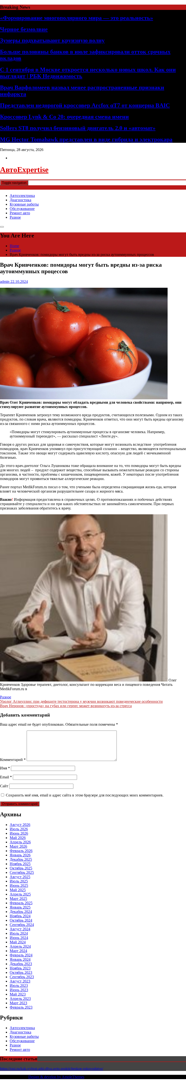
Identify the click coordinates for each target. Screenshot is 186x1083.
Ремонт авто (20, 213)
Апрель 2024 (20, 946)
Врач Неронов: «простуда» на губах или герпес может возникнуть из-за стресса (66, 706)
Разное (15, 217)
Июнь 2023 (19, 990)
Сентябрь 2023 (22, 977)
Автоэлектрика (22, 196)
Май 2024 (18, 942)
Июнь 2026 (19, 833)
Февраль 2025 (21, 903)
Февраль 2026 (21, 851)
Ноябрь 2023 (20, 968)
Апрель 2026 (20, 842)
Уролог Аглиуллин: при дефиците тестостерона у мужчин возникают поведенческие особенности (81, 701)
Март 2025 (18, 899)
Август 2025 (20, 877)
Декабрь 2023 (21, 964)
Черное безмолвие (24, 29)
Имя (5, 768)
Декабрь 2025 (21, 859)
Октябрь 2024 (21, 920)
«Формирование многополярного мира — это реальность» (76, 18)
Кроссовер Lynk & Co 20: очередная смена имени (64, 117)
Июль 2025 (19, 881)
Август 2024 (20, 929)
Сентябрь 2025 (22, 872)
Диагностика (20, 200)
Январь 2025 (20, 907)
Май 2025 (18, 890)
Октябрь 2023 (21, 972)
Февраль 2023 (21, 1007)
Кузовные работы (24, 204)
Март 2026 (18, 846)
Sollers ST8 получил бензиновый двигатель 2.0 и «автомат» (77, 128)
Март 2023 (18, 1003)
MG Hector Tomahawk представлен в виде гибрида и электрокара (86, 139)
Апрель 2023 (20, 999)
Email (6, 777)
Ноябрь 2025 (20, 864)
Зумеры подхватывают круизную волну (52, 40)
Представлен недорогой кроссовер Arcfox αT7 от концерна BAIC (85, 105)
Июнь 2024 (19, 938)
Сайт (4, 786)
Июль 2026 (19, 829)
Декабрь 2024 (21, 912)
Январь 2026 (20, 855)
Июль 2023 (19, 985)
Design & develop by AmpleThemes (56, 1077)
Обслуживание (22, 209)
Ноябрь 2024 (20, 916)
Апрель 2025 (20, 894)
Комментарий (13, 760)
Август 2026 (20, 825)
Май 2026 (18, 838)
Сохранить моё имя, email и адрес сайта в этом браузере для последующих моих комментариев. (84, 795)
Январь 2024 (20, 959)
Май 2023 (18, 994)
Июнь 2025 (19, 885)
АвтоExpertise (24, 169)
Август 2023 (20, 981)
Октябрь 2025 (21, 868)
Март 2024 (18, 951)
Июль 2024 (19, 933)
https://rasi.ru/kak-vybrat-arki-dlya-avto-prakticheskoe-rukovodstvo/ (51, 1069)
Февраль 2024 (21, 955)
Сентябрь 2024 (22, 925)
